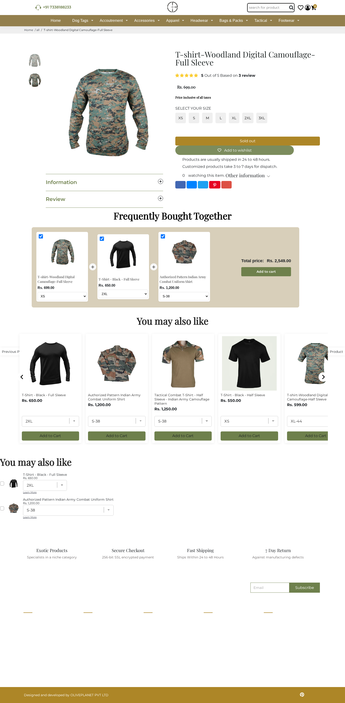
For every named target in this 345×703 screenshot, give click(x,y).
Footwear (286, 21)
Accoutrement (111, 21)
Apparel (172, 21)
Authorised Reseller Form (165, 663)
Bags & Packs (231, 21)
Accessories (144, 21)
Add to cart (266, 271)
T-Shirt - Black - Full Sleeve (44, 395)
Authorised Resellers (160, 654)
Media (88, 646)
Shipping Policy (217, 646)
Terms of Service (97, 663)
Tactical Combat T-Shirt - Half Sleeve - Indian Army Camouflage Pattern (181, 399)
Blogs (88, 654)
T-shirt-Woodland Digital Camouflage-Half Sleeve (307, 397)
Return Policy (215, 637)
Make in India (154, 646)
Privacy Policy (215, 628)
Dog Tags (80, 21)
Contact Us (93, 628)
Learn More (30, 492)
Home (56, 21)
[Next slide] (323, 377)
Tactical (260, 21)
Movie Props (154, 637)
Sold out (248, 141)
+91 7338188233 (56, 7)
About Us (91, 620)
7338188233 (275, 620)
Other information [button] (245, 175)
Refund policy (95, 672)
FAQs (208, 654)
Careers (90, 637)
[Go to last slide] (22, 377)
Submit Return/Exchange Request (232, 663)
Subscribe (304, 587)
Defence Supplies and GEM (166, 628)
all (37, 30)
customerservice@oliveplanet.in (292, 630)
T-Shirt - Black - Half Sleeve (243, 395)
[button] (187, 75)
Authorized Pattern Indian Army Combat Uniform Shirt (114, 397)
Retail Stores (154, 620)
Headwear (199, 21)
